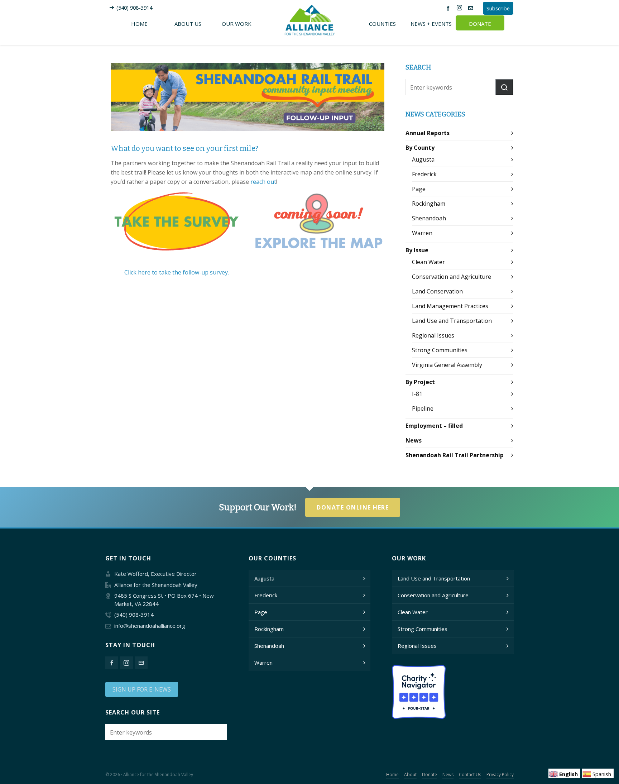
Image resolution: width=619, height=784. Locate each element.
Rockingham (428, 203)
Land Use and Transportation (452, 321)
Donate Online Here (353, 507)
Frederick (424, 174)
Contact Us (470, 774)
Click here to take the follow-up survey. (176, 272)
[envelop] (471, 8)
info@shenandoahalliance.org (149, 625)
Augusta (423, 159)
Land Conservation (437, 291)
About (410, 774)
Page (419, 189)
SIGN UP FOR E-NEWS (141, 689)
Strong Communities (439, 350)
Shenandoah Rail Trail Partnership (455, 455)
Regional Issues (433, 335)
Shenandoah (429, 218)
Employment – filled (434, 426)
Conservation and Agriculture (451, 277)
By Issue (417, 250)
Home (392, 774)
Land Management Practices (450, 306)
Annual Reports (428, 133)
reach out (263, 182)
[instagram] (460, 8)
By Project (420, 382)
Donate (429, 774)
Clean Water (428, 262)
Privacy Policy (500, 774)
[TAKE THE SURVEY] (176, 222)
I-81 (417, 394)
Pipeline (422, 408)
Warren (422, 233)
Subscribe (498, 8)
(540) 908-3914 (134, 7)
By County (420, 148)
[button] (504, 87)
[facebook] (449, 8)
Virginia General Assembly (447, 365)
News (414, 440)
